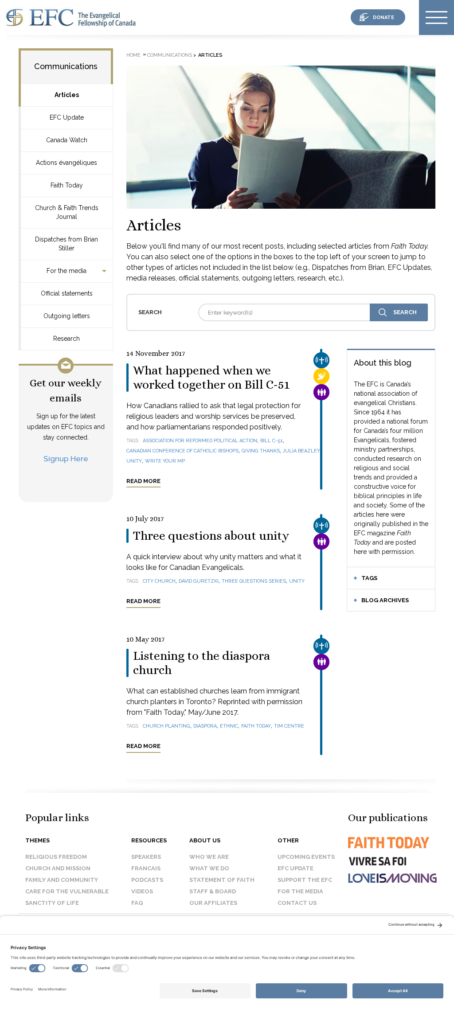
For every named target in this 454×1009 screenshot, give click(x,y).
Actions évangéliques (66, 162)
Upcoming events (306, 856)
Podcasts (147, 880)
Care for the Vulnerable (67, 891)
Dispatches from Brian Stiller (66, 244)
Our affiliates (213, 903)
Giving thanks (261, 451)
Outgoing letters (66, 315)
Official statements (67, 293)
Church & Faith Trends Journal (66, 212)
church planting (166, 726)
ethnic (229, 726)
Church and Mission (57, 868)
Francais (145, 868)
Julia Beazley (301, 451)
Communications (66, 66)
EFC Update (67, 117)
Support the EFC (305, 880)
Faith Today (67, 185)
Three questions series (254, 581)
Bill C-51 (271, 441)
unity (134, 461)
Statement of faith (221, 880)
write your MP (165, 461)
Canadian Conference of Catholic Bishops (182, 451)
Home (133, 55)
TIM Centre (289, 726)
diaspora (205, 726)
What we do (209, 868)
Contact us (297, 903)
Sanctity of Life (52, 903)
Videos (142, 891)
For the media (66, 270)
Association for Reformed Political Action (200, 441)
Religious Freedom (56, 856)
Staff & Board (212, 891)
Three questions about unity (211, 536)
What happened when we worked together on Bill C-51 (211, 377)
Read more (143, 481)
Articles (67, 94)
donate (383, 17)
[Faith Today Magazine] (388, 850)
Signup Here (65, 458)
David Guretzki (199, 581)
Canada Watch (66, 140)
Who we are (209, 856)
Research (66, 338)
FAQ (137, 903)
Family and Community (61, 880)
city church (159, 581)
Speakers (146, 856)
